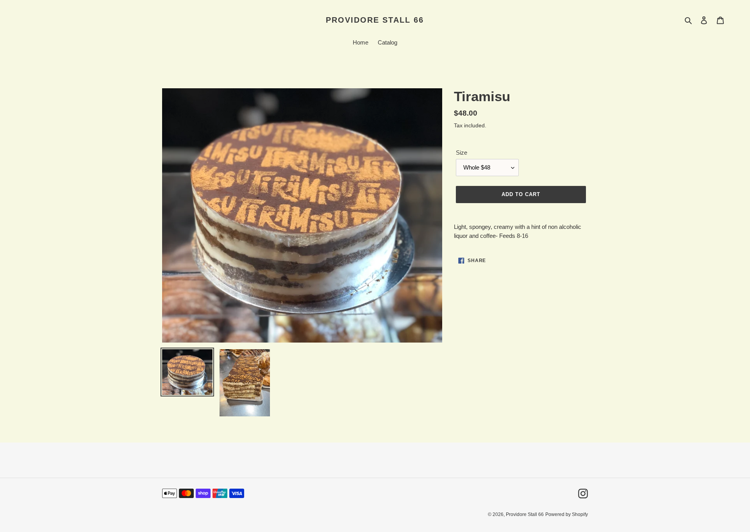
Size (461, 152)
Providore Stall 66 (375, 20)
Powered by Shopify (566, 514)
